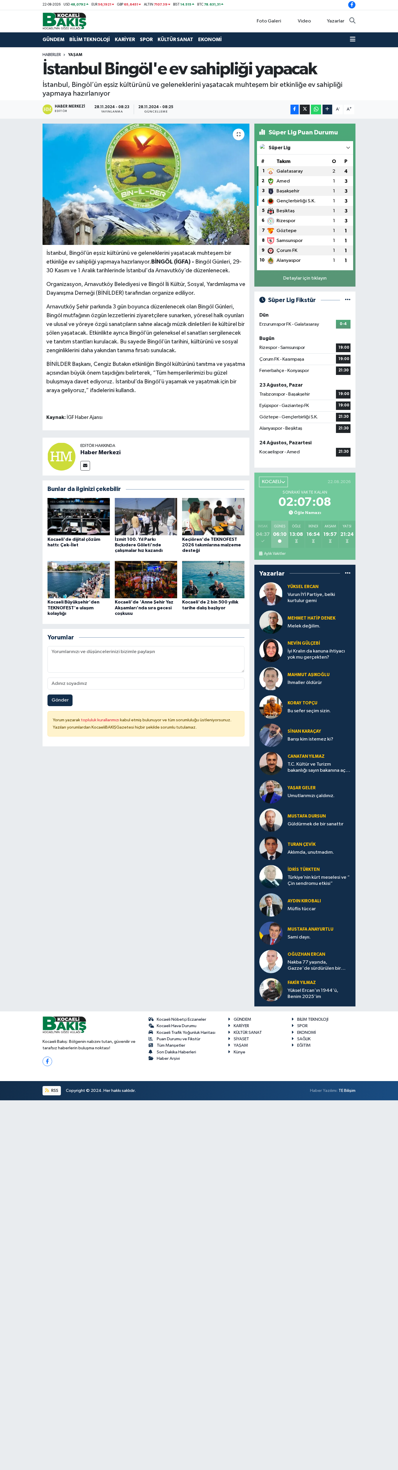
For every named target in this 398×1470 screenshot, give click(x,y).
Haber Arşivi (168, 1058)
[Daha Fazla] (327, 109)
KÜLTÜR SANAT (175, 39)
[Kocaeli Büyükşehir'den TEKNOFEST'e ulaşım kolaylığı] (78, 579)
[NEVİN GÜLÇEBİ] (271, 650)
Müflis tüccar (302, 908)
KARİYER (125, 39)
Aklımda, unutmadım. (311, 852)
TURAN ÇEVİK (302, 844)
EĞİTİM (304, 1045)
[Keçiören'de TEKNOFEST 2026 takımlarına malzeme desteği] (213, 516)
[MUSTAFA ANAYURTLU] (271, 933)
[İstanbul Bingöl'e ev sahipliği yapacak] (146, 184)
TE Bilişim (347, 1090)
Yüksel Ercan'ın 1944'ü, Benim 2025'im (313, 993)
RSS (54, 1090)
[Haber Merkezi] (61, 456)
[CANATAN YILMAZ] (271, 763)
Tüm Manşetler (171, 1045)
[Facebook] (47, 1061)
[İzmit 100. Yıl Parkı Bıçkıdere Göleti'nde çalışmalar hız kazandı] (146, 516)
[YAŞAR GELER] (271, 791)
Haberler (52, 55)
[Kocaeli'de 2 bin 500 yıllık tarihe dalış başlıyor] (213, 579)
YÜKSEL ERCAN (303, 587)
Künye (239, 1052)
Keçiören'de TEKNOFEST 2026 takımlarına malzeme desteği (211, 545)
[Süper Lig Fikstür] (348, 300)
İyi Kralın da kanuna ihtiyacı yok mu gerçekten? (316, 654)
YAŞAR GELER (302, 788)
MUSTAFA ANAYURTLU (310, 929)
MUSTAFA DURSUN (307, 816)
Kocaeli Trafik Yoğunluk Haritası (186, 1032)
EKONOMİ (210, 39)
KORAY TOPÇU (302, 703)
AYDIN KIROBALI (304, 901)
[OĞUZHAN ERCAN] (271, 961)
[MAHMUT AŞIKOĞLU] (271, 678)
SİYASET (241, 1039)
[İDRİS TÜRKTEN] (271, 876)
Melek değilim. (304, 626)
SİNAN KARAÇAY (304, 731)
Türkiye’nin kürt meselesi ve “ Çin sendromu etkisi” (319, 880)
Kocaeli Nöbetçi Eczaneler (181, 1019)
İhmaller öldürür (305, 682)
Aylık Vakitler (274, 554)
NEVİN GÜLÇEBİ (304, 643)
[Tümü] (348, 573)
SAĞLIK (304, 1039)
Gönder (60, 700)
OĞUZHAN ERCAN (306, 954)
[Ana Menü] (352, 39)
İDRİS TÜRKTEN (304, 869)
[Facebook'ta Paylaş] (294, 109)
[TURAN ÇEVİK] (271, 848)
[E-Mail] (85, 466)
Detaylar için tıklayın (305, 278)
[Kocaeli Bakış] (64, 21)
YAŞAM (75, 55)
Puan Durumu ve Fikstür (178, 1039)
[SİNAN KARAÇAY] (271, 735)
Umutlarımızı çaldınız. (311, 795)
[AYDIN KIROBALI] (271, 904)
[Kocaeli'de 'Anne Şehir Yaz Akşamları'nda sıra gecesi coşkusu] (146, 579)
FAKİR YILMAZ (302, 982)
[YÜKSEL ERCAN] (271, 593)
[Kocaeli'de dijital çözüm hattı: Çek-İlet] (78, 516)
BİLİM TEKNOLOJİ (89, 39)
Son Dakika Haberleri (176, 1052)
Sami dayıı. (299, 937)
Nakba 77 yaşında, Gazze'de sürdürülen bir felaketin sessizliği (314, 966)
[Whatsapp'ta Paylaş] (316, 109)
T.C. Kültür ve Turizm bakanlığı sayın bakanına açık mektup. (318, 768)
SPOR (146, 39)
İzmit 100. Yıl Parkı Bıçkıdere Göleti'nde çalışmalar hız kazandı (139, 545)
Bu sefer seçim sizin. (309, 710)
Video (304, 21)
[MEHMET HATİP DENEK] (271, 622)
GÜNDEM (53, 39)
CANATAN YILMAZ (306, 756)
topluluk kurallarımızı (100, 720)
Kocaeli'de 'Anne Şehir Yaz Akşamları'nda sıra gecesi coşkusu (144, 607)
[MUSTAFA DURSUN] (271, 820)
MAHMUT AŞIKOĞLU (309, 675)
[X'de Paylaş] (305, 109)
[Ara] (352, 21)
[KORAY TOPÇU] (271, 706)
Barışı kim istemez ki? (310, 739)
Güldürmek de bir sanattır (316, 824)
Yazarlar (335, 21)
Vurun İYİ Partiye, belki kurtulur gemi (311, 597)
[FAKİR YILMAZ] (271, 989)
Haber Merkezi (100, 452)
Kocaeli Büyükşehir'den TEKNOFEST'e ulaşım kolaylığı (73, 607)
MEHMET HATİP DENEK (311, 618)
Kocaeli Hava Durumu (176, 1026)
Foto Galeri (269, 21)
